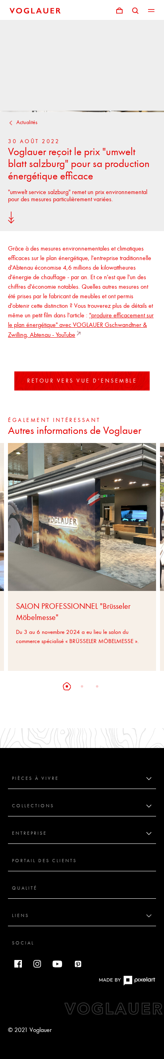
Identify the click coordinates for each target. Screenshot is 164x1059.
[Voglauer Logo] (35, 10)
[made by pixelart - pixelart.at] (127, 984)
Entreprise (29, 833)
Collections (33, 805)
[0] (119, 10)
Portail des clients (44, 860)
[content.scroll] (11, 217)
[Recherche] (135, 10)
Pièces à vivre (35, 778)
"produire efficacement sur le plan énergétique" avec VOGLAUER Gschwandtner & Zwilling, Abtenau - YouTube (81, 324)
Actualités (26, 122)
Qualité (24, 888)
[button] (67, 686)
